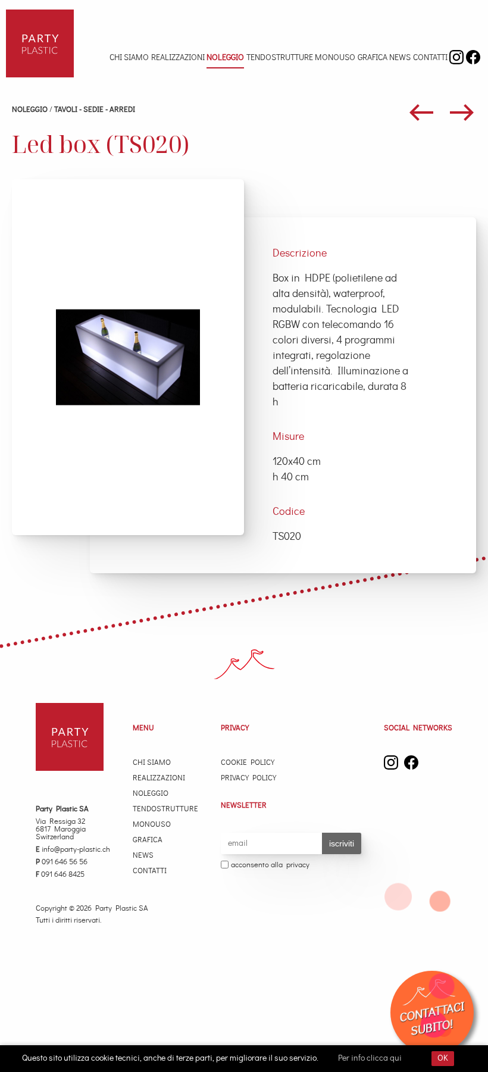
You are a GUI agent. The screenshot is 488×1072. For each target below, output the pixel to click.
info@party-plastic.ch (73, 850)
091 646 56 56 (61, 862)
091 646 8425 (60, 875)
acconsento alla (270, 865)
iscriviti (341, 843)
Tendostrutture (279, 58)
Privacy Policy (248, 778)
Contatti (430, 58)
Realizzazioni (178, 58)
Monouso (335, 58)
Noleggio (225, 58)
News (400, 58)
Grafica (372, 58)
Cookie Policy (247, 763)
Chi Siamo (129, 58)
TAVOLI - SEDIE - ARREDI (94, 110)
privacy (297, 865)
